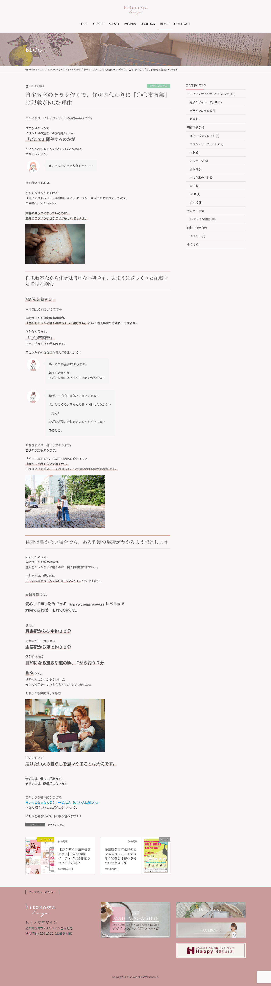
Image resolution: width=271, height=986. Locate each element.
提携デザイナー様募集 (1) (206, 102)
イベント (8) (197, 236)
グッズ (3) (196, 202)
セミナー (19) (195, 211)
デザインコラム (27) (202, 111)
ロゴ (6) (195, 186)
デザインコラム (159, 86)
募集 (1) (195, 119)
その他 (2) (193, 244)
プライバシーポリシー (42, 892)
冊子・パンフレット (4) (204, 136)
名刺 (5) (195, 152)
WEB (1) (195, 194)
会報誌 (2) (196, 169)
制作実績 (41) (195, 127)
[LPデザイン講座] (40, 846)
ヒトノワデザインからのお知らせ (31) (210, 94)
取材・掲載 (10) (197, 228)
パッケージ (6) (199, 161)
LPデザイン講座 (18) (203, 219)
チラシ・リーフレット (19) (206, 144)
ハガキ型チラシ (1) (201, 177)
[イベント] (155, 851)
